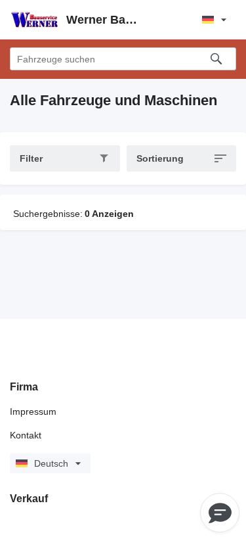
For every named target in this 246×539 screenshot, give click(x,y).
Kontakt (25, 435)
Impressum (33, 411)
